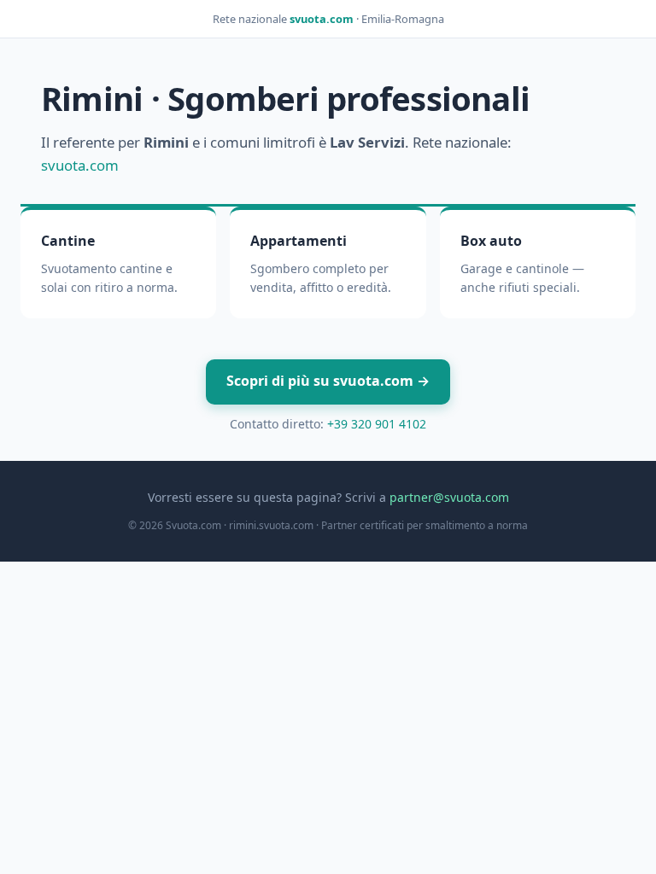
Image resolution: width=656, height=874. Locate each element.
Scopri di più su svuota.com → (328, 380)
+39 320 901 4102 (376, 424)
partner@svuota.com (449, 497)
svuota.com (322, 18)
